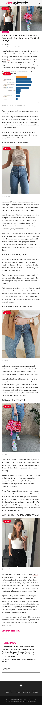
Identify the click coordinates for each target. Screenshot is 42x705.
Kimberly (6, 44)
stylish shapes (34, 381)
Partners (18, 692)
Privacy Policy (10, 692)
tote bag (25, 481)
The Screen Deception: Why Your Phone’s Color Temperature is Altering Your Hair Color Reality (18, 653)
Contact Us (16, 691)
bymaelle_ (6, 360)
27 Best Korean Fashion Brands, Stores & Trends (18, 646)
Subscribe (35, 692)
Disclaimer (33, 691)
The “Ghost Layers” (8, 656)
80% (8, 59)
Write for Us (25, 691)
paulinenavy (6, 196)
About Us (8, 691)
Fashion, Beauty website (13, 701)
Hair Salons (26, 692)
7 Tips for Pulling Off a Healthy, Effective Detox (18, 649)
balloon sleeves (7, 291)
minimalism (23, 202)
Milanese (21, 379)
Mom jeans (13, 293)
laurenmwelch (7, 569)
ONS (24, 105)
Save (6, 8)
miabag (5, 454)
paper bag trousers (14, 591)
